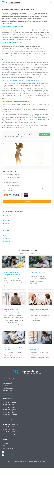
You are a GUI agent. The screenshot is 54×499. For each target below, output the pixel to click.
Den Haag (7, 220)
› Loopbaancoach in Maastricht (9, 411)
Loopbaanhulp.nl (18, 461)
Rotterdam (7, 218)
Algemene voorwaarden (32, 461)
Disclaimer (39, 461)
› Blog (3, 445)
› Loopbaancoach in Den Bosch (9, 434)
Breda (6, 235)
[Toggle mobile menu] (51, 3)
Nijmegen (7, 238)
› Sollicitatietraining (7, 383)
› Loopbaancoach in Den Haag (9, 433)
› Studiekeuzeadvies (7, 390)
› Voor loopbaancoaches (8, 448)
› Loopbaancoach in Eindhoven (9, 414)
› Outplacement (6, 385)
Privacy (24, 461)
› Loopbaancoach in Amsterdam (9, 402)
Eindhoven (7, 226)
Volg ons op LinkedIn (10, 452)
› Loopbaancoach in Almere (8, 404)
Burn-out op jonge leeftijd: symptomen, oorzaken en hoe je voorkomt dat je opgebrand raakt (13, 311)
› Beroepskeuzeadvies (7, 392)
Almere (7, 230)
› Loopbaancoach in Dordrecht (9, 405)
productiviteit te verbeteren (33, 117)
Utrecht (7, 223)
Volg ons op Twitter (9, 454)
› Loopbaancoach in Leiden (8, 429)
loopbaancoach (6, 39)
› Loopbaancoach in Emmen (8, 407)
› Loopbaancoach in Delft (8, 426)
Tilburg (7, 233)
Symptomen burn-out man (37, 272)
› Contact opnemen (6, 446)
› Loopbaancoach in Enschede (9, 431)
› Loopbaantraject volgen (8, 393)
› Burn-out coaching (7, 382)
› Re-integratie (5, 387)
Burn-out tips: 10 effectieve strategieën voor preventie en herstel (12, 274)
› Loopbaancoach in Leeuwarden (10, 424)
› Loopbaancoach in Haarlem (9, 409)
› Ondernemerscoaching (8, 388)
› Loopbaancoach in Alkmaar (9, 423)
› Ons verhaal (5, 443)
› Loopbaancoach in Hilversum (9, 428)
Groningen (7, 241)
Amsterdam (8, 215)
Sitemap (44, 461)
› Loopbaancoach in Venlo (8, 412)
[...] (6, 285)
